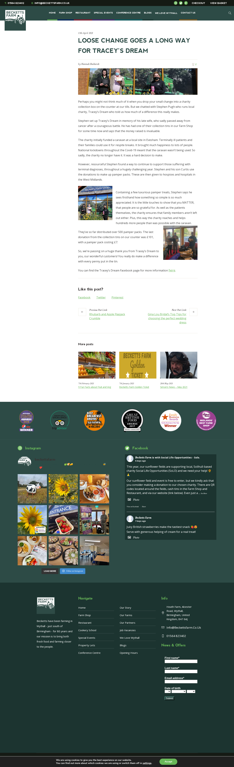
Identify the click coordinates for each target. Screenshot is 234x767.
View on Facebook (133, 506)
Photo (136, 500)
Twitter (101, 297)
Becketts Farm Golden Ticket (134, 387)
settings (147, 763)
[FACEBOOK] (186, 3)
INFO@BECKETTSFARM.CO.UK (51, 3)
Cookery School (87, 630)
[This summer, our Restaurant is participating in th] (32, 550)
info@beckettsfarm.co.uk (184, 627)
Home (82, 607)
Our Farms (126, 615)
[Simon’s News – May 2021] (178, 365)
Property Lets (86, 645)
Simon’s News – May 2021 (174, 387)
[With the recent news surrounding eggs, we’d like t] (94, 488)
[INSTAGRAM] (176, 3)
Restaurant (84, 622)
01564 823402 (14, 3)
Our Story (125, 607)
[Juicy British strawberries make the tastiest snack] (63, 519)
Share (144, 506)
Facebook (84, 297)
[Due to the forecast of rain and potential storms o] (32, 488)
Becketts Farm (143, 457)
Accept (168, 761)
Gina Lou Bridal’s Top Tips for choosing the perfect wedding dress (167, 318)
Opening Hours (129, 652)
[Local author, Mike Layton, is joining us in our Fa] (94, 519)
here (172, 270)
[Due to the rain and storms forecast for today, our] (63, 488)
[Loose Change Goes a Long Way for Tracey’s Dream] (138, 81)
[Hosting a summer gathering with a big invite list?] (63, 550)
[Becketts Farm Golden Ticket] (137, 365)
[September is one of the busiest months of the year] (94, 550)
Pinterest (117, 297)
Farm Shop (84, 615)
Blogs (123, 645)
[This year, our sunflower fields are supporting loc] (32, 519)
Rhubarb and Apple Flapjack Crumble (107, 316)
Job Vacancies (128, 630)
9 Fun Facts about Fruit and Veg (94, 387)
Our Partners (127, 622)
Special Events (86, 637)
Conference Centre (89, 652)
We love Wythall (129, 637)
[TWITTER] (181, 3)
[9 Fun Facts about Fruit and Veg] (96, 365)
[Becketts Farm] (16, 17)
